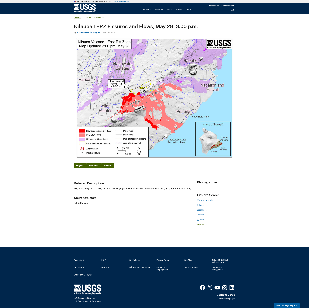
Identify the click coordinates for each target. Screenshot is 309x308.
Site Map (188, 260)
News (169, 10)
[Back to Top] (300, 299)
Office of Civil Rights (83, 275)
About (189, 10)
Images (77, 17)
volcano (200, 214)
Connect (179, 10)
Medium (107, 165)
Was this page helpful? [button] (286, 305)
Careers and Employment (162, 268)
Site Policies (134, 260)
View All (201, 224)
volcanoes (202, 210)
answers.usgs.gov (227, 299)
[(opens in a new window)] (202, 287)
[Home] (85, 11)
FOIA (103, 260)
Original (80, 165)
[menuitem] (146, 8)
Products (158, 10)
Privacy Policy (162, 260)
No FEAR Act (80, 267)
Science (147, 10)
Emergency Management (217, 268)
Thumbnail (93, 165)
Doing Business (191, 267)
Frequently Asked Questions (221, 6)
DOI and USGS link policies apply (219, 261)
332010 (200, 219)
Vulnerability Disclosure (139, 267)
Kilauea (200, 205)
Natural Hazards (205, 200)
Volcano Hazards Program (88, 32)
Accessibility (79, 260)
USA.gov (105, 267)
